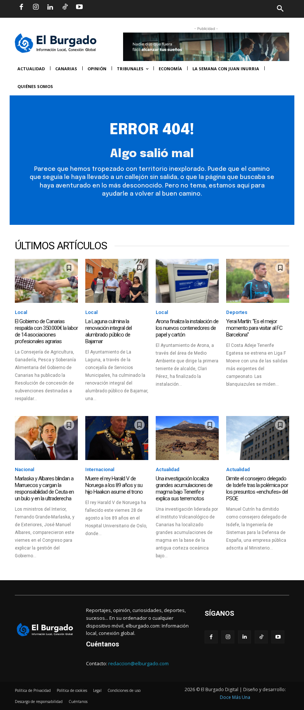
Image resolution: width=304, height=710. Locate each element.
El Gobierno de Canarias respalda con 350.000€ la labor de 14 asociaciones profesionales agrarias (46, 331)
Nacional (24, 469)
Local (21, 312)
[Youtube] (79, 7)
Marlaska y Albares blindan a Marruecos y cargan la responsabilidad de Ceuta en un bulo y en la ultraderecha (44, 488)
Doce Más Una (235, 697)
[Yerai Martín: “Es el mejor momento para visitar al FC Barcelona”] (257, 281)
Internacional (99, 469)
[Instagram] (35, 7)
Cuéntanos (102, 644)
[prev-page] (19, 564)
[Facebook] (21, 7)
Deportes (236, 312)
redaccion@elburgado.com (138, 663)
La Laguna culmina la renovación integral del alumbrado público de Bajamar (108, 331)
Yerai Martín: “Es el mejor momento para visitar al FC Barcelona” (254, 328)
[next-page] (31, 564)
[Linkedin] (50, 7)
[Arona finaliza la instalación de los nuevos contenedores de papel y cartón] (187, 281)
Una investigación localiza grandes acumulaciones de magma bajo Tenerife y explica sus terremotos (184, 488)
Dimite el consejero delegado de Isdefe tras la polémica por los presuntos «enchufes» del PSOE (257, 488)
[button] (220, 9)
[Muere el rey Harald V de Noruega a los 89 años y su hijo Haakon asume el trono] (116, 438)
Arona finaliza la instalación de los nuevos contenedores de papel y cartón (187, 328)
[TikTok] (65, 7)
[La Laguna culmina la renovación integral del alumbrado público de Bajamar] (116, 281)
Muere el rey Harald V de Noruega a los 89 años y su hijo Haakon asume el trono (114, 485)
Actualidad (167, 469)
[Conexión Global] (65, 43)
